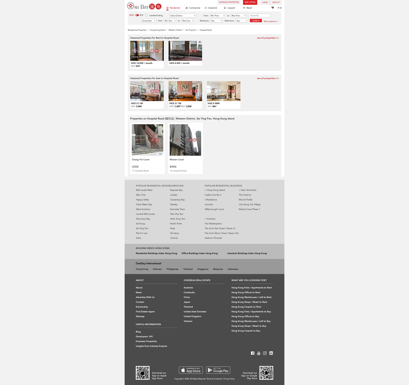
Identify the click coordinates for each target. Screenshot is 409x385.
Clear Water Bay (144, 204)
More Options (270, 21)
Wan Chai (140, 194)
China (187, 297)
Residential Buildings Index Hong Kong (156, 253)
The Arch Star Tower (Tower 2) (220, 228)
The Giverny (245, 194)
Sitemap (140, 316)
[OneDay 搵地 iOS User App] (190, 370)
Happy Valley (142, 199)
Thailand (188, 269)
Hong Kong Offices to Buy (245, 316)
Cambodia (189, 292)
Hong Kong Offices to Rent (246, 292)
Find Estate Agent (145, 311)
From (206, 15)
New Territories (247, 190)
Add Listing (250, 2)
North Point (176, 223)
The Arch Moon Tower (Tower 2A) (222, 233)
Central (173, 238)
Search (256, 20)
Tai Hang (174, 233)
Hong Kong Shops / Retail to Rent (249, 302)
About (139, 287)
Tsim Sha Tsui (176, 214)
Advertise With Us (145, 297)
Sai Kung (140, 223)
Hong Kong (142, 269)
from (160, 20)
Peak (172, 228)
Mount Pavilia (245, 199)
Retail (249, 8)
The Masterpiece (213, 223)
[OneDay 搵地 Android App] (218, 370)
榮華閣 (173, 166)
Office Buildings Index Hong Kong (199, 253)
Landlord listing (156, 15)
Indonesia (233, 269)
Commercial (194, 8)
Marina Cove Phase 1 (249, 209)
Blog (138, 331)
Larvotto (209, 204)
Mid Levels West (144, 190)
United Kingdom (192, 316)
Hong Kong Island (215, 190)
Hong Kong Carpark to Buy (246, 330)
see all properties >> (268, 38)
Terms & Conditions (214, 379)
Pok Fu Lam (142, 233)
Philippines (172, 269)
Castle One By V (213, 194)
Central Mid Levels (145, 214)
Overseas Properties (229, 2)
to (228, 15)
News (139, 292)
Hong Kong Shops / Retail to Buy (249, 326)
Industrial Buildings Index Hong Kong (247, 253)
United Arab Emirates (195, 311)
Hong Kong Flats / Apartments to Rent (252, 287)
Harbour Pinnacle (213, 238)
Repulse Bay (176, 190)
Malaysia (218, 269)
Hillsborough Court (214, 209)
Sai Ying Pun (142, 228)
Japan (187, 302)
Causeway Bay (177, 199)
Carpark (231, 8)
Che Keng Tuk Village (250, 204)
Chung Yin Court (140, 159)
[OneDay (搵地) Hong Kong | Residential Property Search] (144, 5)
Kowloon (210, 218)
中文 (280, 7)
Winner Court (177, 159)
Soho (138, 238)
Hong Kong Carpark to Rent (246, 306)
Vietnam (157, 269)
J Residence (211, 199)
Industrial (212, 8)
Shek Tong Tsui (177, 218)
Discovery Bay (143, 218)
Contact (140, 302)
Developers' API (144, 336)
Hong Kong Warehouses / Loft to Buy (251, 321)
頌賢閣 (135, 166)
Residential (175, 8)
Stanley (173, 204)
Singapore (202, 269)
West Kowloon (143, 209)
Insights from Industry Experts (151, 346)
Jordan (173, 194)
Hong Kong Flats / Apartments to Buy (251, 311)
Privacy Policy (229, 379)
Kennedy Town (177, 209)
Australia (188, 287)
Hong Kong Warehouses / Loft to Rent (251, 297)
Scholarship (142, 306)
